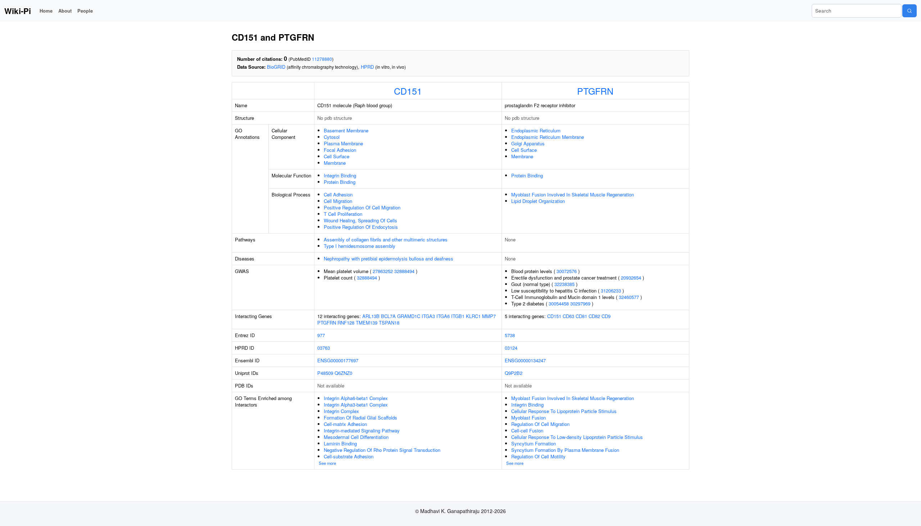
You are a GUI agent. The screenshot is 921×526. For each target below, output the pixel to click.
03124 (511, 347)
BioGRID (276, 66)
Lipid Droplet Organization (538, 201)
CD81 (581, 316)
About (65, 10)
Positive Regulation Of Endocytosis (361, 226)
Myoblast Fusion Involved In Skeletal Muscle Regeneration (572, 194)
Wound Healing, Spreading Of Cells (360, 220)
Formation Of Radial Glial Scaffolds (360, 417)
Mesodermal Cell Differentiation (356, 437)
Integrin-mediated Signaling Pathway (362, 430)
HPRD (367, 66)
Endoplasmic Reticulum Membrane (547, 136)
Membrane (335, 162)
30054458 (559, 303)
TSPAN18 (389, 322)
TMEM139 (366, 322)
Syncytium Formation (533, 443)
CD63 (568, 316)
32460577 (629, 297)
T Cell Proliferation (343, 213)
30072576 (567, 271)
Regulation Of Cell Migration (540, 424)
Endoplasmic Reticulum (536, 130)
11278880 (322, 59)
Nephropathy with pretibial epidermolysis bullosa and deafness (388, 258)
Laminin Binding (340, 443)
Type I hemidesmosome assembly (359, 245)
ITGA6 (443, 316)
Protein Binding (339, 181)
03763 (323, 347)
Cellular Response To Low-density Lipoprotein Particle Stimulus (577, 437)
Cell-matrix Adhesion (345, 424)
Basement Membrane (346, 130)
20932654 (631, 277)
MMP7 (489, 316)
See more (327, 463)
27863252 (383, 271)
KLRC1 (473, 316)
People (85, 10)
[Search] (909, 10)
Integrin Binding (340, 175)
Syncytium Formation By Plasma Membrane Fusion (565, 449)
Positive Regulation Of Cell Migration (362, 207)
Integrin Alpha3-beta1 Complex (356, 404)
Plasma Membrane (343, 143)
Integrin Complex (341, 411)
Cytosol (332, 136)
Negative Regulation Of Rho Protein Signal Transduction (382, 449)
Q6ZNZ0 (343, 372)
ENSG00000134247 (525, 360)
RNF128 (345, 322)
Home (46, 10)
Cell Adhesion (338, 194)
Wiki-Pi (17, 11)
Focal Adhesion (340, 149)
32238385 (564, 284)
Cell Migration (338, 201)
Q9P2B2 (513, 372)
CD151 (408, 90)
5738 (510, 335)
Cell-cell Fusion (527, 430)
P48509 (325, 372)
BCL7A (388, 316)
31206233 (611, 290)
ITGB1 (457, 316)
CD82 (594, 316)
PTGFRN (595, 90)
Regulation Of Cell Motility (538, 456)
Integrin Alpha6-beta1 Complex (356, 398)
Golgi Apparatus (528, 143)
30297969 (580, 303)
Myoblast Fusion (528, 417)
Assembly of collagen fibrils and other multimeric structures (386, 239)
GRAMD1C (408, 316)
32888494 (404, 271)
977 (321, 335)
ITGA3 (428, 316)
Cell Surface (336, 156)
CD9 (606, 316)
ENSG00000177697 (337, 360)
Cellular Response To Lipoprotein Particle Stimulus (564, 411)
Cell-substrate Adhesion (348, 456)
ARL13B (371, 316)
